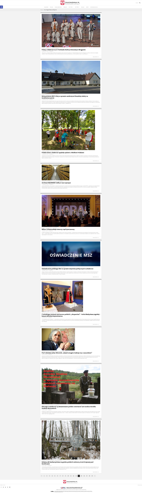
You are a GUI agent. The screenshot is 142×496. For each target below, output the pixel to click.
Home (41, 9)
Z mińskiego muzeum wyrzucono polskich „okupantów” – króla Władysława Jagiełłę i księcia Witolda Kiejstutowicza (71, 315)
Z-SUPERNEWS (56, 48)
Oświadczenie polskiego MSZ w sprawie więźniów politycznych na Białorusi (67, 268)
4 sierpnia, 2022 (45, 270)
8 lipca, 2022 (44, 465)
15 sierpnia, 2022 (45, 154)
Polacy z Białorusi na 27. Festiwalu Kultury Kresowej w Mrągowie (64, 49)
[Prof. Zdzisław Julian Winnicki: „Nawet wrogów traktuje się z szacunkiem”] (71, 339)
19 (92, 475)
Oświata (43, 151)
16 (84, 475)
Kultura (43, 48)
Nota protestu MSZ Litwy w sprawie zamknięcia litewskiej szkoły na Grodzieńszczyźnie (65, 97)
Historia (47, 351)
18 (89, 475)
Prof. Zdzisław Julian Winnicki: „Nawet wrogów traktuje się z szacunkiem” (67, 353)
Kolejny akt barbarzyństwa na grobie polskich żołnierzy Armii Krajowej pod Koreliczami (67, 463)
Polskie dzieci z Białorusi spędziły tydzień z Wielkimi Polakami (63, 152)
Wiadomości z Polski (49, 48)
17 (86, 475)
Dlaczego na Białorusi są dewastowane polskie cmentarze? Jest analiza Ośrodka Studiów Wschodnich (69, 407)
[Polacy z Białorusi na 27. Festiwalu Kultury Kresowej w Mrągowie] (71, 30)
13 (76, 475)
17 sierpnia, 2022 (45, 99)
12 (73, 475)
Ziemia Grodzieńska (58, 351)
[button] (1, 7)
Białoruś (43, 181)
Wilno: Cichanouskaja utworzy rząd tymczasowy (58, 229)
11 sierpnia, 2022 (45, 184)
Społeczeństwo (49, 181)
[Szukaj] (139, 3)
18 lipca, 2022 (44, 354)
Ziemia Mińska (60, 181)
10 (68, 475)
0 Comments (51, 51)
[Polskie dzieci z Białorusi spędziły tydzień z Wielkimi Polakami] (71, 130)
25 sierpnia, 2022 (45, 51)
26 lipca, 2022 (44, 317)
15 (81, 475)
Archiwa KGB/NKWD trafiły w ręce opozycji (56, 183)
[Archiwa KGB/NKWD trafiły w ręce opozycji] (71, 172)
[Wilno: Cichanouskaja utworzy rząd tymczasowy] (71, 211)
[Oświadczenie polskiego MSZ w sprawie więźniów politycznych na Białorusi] (71, 253)
